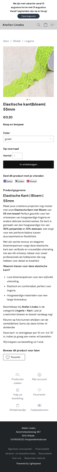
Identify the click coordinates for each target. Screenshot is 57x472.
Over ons (16, 458)
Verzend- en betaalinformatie (20, 453)
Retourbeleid (45, 453)
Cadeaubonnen (39, 410)
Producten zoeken (18, 381)
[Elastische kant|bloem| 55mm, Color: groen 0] (28, 71)
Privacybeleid (42, 448)
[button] (28, 16)
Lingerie (29, 41)
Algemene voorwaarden (20, 448)
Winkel (17, 41)
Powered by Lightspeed (28, 463)
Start (6, 41)
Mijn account (39, 379)
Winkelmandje (18, 410)
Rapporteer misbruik (34, 458)
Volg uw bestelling (17, 396)
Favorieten (39, 394)
